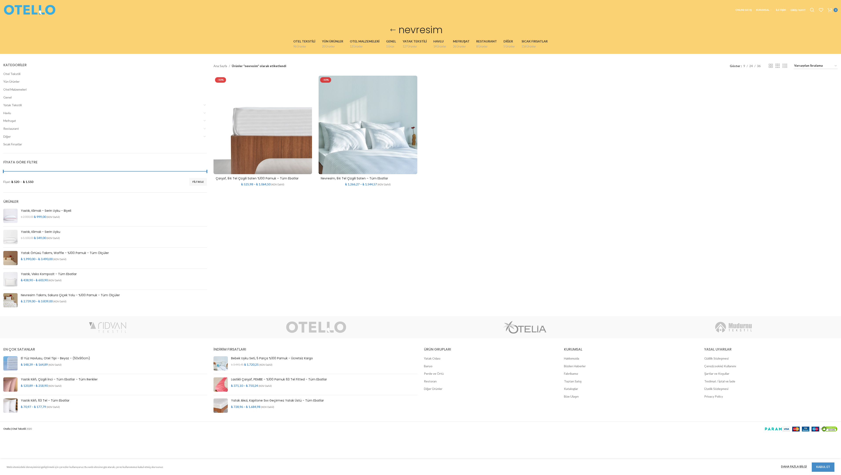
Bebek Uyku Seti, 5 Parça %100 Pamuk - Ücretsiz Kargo (272, 358)
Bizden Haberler (575, 366)
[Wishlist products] (821, 9)
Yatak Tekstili (12, 105)
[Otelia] (525, 327)
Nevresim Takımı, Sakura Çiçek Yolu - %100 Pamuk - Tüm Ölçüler (70, 295)
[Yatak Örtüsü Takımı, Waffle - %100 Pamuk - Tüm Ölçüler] (10, 258)
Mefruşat (9, 120)
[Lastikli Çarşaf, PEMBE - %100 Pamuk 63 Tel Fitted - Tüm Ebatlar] (220, 384)
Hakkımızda (571, 358)
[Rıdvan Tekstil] (107, 327)
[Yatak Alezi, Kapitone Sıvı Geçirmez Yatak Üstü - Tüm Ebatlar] (220, 405)
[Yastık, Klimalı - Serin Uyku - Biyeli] (10, 216)
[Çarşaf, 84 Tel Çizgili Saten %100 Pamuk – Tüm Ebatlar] (262, 125)
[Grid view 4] (785, 66)
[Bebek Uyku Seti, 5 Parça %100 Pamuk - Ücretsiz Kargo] (220, 363)
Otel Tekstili (11, 74)
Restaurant (11, 128)
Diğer (7, 136)
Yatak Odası (432, 358)
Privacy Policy (713, 396)
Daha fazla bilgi (794, 466)
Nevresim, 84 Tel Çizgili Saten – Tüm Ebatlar (354, 178)
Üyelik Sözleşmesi (716, 389)
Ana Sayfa (220, 66)
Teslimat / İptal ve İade (719, 381)
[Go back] (392, 30)
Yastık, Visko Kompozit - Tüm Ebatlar (49, 274)
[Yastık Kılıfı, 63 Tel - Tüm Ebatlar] (10, 405)
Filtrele (198, 181)
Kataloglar (571, 389)
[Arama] (812, 9)
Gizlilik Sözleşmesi (716, 358)
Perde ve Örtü (434, 373)
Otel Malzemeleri (15, 89)
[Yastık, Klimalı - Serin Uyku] (10, 237)
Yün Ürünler (11, 81)
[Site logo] (29, 9)
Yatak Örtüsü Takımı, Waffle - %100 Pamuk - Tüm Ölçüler (65, 253)
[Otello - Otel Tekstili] (316, 327)
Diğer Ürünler (433, 389)
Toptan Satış (573, 381)
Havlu (7, 113)
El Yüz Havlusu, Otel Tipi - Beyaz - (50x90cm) (55, 358)
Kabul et (823, 467)
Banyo (428, 366)
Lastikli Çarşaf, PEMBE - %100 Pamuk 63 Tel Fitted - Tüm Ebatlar (279, 379)
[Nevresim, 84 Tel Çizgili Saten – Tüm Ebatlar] (368, 125)
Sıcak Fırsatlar (12, 144)
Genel (7, 97)
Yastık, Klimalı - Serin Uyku (40, 232)
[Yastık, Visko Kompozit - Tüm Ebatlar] (10, 279)
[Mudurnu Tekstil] (733, 327)
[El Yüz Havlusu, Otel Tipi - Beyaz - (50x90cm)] (10, 363)
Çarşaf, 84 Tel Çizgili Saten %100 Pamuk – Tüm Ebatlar (257, 178)
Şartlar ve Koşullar (716, 373)
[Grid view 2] (771, 66)
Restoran (430, 381)
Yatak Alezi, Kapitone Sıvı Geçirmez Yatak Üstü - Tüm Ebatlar (277, 400)
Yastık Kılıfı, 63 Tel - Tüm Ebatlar (45, 400)
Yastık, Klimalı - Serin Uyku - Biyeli (46, 211)
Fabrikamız (571, 373)
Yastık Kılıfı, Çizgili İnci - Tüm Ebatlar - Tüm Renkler (59, 379)
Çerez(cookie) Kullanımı (720, 366)
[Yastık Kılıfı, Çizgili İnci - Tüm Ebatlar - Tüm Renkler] (10, 384)
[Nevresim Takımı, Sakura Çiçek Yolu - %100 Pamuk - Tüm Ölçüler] (10, 300)
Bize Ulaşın (571, 396)
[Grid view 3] (777, 66)
